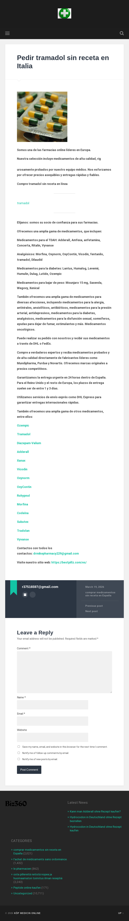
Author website (33, 595)
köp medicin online (27, 913)
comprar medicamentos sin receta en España (100, 594)
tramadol (23, 203)
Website (22, 730)
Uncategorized (22, 893)
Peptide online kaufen (27, 887)
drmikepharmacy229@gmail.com (56, 553)
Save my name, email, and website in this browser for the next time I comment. (65, 746)
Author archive (25, 595)
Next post (91, 611)
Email (21, 713)
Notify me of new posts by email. (40, 759)
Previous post (94, 605)
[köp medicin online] (64, 13)
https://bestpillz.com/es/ (69, 562)
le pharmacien (22, 868)
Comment (23, 648)
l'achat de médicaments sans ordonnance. (40, 859)
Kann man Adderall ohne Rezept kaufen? (95, 811)
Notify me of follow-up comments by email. (45, 753)
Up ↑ (121, 913)
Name (21, 697)
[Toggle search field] (122, 33)
